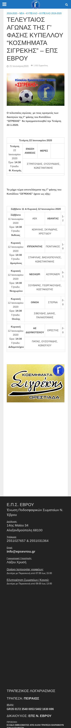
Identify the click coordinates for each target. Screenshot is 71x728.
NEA (21, 13)
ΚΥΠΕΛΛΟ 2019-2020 (50, 13)
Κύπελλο (31, 13)
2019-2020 (12, 13)
